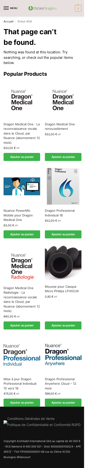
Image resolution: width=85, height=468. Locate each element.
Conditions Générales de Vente (31, 419)
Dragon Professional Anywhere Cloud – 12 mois (60, 383)
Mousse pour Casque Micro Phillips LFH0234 (62, 289)
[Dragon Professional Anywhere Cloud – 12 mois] (63, 355)
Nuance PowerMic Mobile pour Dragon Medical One (18, 215)
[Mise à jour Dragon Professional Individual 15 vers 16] (22, 355)
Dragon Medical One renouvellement (60, 126)
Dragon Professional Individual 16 (60, 213)
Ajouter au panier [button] (22, 157)
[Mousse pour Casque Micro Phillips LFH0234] (63, 263)
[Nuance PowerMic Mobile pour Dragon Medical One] (22, 186)
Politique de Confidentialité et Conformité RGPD (44, 425)
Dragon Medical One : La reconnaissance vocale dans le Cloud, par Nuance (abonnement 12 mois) (22, 133)
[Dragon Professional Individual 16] (63, 186)
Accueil (8, 21)
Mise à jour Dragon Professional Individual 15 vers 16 (20, 383)
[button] (77, 8)
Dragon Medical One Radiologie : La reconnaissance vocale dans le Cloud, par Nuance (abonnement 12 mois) (22, 299)
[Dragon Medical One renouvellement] (63, 100)
